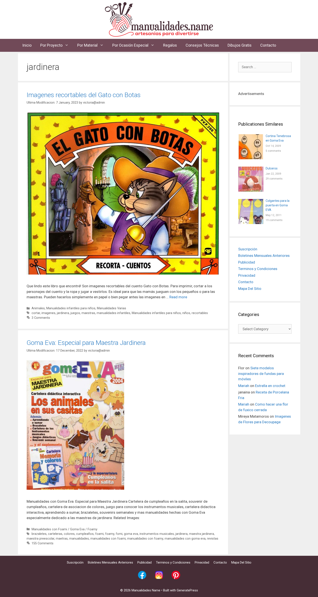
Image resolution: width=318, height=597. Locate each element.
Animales (38, 308)
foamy (109, 534)
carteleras (55, 534)
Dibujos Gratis (240, 45)
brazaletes (39, 534)
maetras (62, 538)
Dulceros (272, 168)
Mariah (243, 386)
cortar (36, 313)
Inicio (27, 45)
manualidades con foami (108, 538)
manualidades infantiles (113, 313)
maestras (88, 313)
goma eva (131, 534)
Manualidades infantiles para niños (70, 308)
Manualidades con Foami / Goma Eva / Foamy (64, 529)
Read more (178, 297)
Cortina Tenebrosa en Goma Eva (278, 138)
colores (69, 534)
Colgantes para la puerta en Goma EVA (277, 205)
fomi (119, 534)
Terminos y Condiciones (257, 269)
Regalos (170, 45)
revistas (212, 538)
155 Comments (42, 543)
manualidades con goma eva (185, 538)
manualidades (79, 538)
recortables (200, 313)
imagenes (48, 313)
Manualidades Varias (111, 308)
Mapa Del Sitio (249, 288)
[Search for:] (264, 67)
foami (99, 534)
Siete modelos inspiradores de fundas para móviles (261, 373)
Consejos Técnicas (202, 45)
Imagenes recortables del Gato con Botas (84, 95)
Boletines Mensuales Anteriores (264, 255)
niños (186, 313)
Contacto (268, 45)
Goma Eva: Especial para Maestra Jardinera (86, 342)
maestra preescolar (40, 538)
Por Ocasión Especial (130, 45)
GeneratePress (187, 590)
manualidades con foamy (145, 538)
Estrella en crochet (270, 386)
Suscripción (247, 249)
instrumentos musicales (157, 534)
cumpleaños (85, 534)
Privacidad (246, 275)
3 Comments (41, 318)
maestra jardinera (201, 534)
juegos (75, 313)
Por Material (87, 45)
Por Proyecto (51, 45)
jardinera (63, 313)
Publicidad (246, 262)
